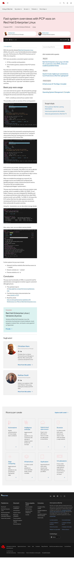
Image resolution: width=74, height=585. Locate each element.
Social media (40, 517)
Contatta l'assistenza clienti (42, 511)
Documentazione (17, 524)
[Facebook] (57, 496)
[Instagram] (64, 496)
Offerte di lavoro (65, 529)
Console (27, 514)
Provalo (8, 329)
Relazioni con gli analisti (55, 529)
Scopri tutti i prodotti (5, 518)
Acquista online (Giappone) (28, 511)
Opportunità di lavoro (22, 546)
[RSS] (68, 40)
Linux (34, 27)
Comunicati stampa (66, 520)
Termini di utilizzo (21, 552)
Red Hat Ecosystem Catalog (17, 521)
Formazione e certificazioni (16, 507)
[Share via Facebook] (10, 40)
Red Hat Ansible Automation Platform (6, 515)
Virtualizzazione (62, 461)
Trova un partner (17, 518)
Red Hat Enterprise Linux (26, 50)
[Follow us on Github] (19, 351)
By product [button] (18, 9)
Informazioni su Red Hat (11, 546)
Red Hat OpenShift (5, 512)
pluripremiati (52, 516)
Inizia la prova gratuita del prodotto (55, 111)
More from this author (24, 365)
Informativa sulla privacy (11, 552)
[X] (61, 496)
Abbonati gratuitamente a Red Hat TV (56, 114)
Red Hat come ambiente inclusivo (56, 546)
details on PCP (14, 295)
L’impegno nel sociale (66, 526)
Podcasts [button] (34, 9)
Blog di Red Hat (45, 546)
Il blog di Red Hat (7, 9)
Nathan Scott (45, 33)
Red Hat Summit (10, 548)
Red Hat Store (28, 509)
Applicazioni (44, 462)
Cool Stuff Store (67, 546)
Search (67, 46)
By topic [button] (26, 9)
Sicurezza (60, 428)
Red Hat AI (3, 507)
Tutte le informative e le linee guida (33, 552)
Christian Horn (11, 33)
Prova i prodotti (28, 507)
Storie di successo (54, 526)
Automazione (12, 428)
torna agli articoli (8, 46)
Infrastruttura (28, 462)
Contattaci (38, 546)
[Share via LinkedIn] (12, 40)
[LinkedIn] (50, 496)
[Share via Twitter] (14, 40)
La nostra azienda (54, 520)
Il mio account (16, 510)
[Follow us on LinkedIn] (21, 351)
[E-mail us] (16, 40)
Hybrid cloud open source (45, 428)
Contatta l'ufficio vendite (41, 507)
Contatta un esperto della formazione (42, 514)
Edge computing (11, 462)
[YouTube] (54, 496)
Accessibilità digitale (46, 552)
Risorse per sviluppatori (15, 515)
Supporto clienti (16, 512)
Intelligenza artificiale (28, 428)
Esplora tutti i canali (60, 412)
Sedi (33, 546)
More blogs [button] (42, 9)
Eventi (29, 546)
